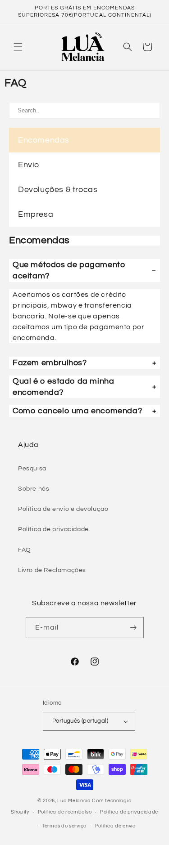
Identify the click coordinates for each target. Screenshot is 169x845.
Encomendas (43, 140)
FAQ (24, 550)
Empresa (35, 214)
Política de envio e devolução (63, 509)
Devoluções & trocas (57, 189)
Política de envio (115, 825)
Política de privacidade (53, 529)
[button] (18, 47)
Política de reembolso (65, 811)
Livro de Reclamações (52, 570)
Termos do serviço (64, 825)
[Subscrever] (133, 627)
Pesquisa (32, 468)
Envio (28, 165)
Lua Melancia (74, 800)
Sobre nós (33, 489)
